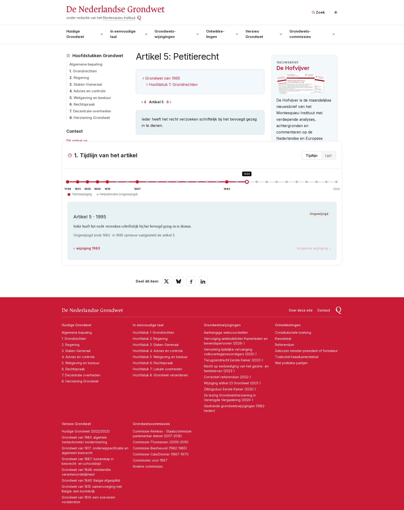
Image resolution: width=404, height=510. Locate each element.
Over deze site (301, 310)
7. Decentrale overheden (81, 375)
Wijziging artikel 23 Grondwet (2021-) (232, 383)
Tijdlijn (311, 155)
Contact (323, 310)
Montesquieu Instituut (119, 18)
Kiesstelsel (283, 339)
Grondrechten (85, 71)
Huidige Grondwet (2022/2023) (86, 431)
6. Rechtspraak (73, 369)
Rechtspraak (84, 104)
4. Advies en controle (78, 357)
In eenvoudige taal (123, 34)
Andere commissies (148, 466)
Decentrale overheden (92, 111)
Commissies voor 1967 (150, 460)
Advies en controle (89, 91)
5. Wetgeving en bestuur (81, 363)
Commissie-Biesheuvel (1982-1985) (160, 448)
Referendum (284, 345)
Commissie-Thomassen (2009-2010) (161, 442)
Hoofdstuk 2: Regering (150, 339)
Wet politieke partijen (291, 363)
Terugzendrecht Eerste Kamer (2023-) (233, 360)
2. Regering (70, 345)
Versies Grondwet (254, 34)
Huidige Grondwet (75, 34)
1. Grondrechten (74, 339)
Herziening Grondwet (92, 117)
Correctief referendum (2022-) (227, 377)
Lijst (328, 155)
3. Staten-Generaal (76, 351)
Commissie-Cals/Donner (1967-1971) (161, 454)
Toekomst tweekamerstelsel (296, 357)
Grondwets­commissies (300, 34)
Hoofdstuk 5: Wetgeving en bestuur (160, 357)
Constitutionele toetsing (293, 332)
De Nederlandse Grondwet (115, 9)
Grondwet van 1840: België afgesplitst (91, 480)
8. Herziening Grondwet (80, 381)
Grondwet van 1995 (162, 78)
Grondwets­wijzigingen (165, 34)
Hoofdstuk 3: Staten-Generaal (156, 345)
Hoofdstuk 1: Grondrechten (173, 84)
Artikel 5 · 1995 (89, 217)
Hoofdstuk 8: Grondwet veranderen (160, 375)
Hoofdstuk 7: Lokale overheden (157, 369)
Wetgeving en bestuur (92, 97)
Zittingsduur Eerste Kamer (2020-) (230, 389)
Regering (81, 77)
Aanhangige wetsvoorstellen (226, 332)
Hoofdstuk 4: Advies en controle (158, 351)
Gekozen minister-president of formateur (306, 351)
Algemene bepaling (85, 64)
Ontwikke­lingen (215, 34)
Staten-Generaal (88, 84)
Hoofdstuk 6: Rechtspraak (153, 363)
